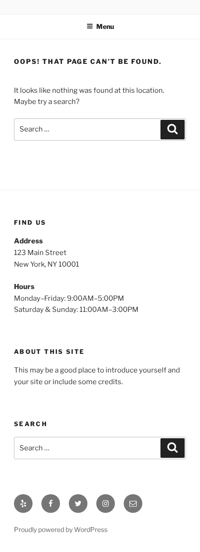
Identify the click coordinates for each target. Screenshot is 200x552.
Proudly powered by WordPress (60, 529)
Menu (105, 26)
